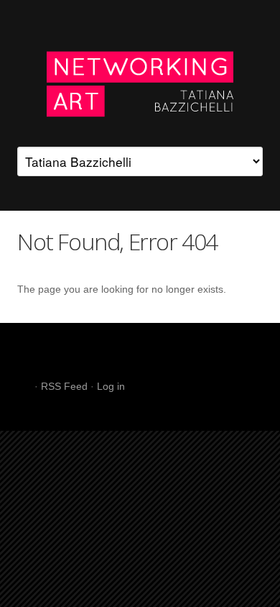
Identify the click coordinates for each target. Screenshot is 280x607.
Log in (111, 386)
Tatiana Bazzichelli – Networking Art (140, 82)
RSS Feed (64, 386)
